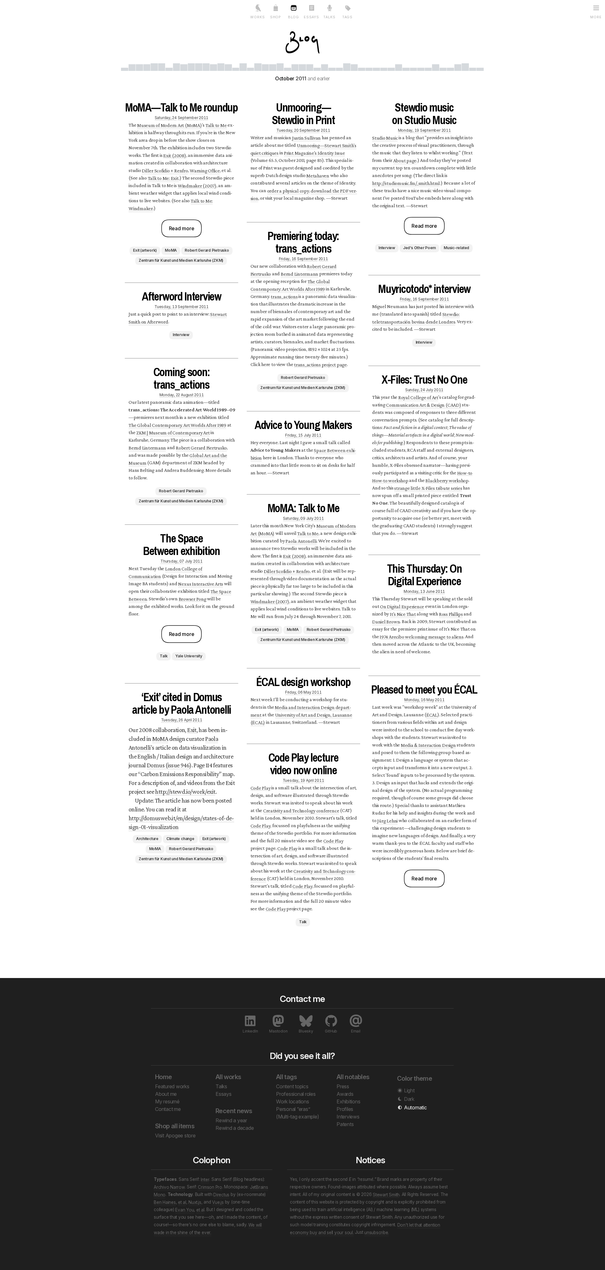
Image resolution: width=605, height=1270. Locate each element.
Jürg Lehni (387, 820)
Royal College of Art (418, 397)
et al (182, 1201)
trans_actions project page (320, 364)
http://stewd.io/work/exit (185, 791)
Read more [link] (181, 228)
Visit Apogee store (175, 1135)
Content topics (292, 1086)
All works (228, 1077)
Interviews (348, 1116)
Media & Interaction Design (428, 744)
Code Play (261, 787)
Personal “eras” (293, 1109)
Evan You (184, 1209)
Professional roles (296, 1094)
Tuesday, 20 (287, 130)
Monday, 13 (414, 591)
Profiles (345, 1109)
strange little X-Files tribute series (428, 487)
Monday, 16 (415, 699)
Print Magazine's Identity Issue (314, 152)
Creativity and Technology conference (301, 810)
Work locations (292, 1101)
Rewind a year (231, 1120)
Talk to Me (216, 125)
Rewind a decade (235, 1128)
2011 (203, 117)
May (307, 691)
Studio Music (385, 137)
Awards (345, 1094)
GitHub (331, 1031)
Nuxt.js (194, 1201)
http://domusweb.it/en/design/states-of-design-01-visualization (181, 822)
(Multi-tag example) (297, 1116)
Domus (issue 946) (169, 765)
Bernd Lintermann (147, 447)
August (187, 394)
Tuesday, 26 (172, 719)
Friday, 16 (288, 258)
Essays (224, 1094)
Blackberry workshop (446, 480)
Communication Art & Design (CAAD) (423, 404)
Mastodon (278, 1031)
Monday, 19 (408, 130)
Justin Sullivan (306, 137)
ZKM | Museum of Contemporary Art (173, 432)
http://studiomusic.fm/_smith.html (406, 183)
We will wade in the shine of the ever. (208, 1228)
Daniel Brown (386, 621)
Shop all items (174, 1126)
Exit (192, 729)
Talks (221, 1086)
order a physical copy (288, 190)
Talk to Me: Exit (163, 177)
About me (166, 1094)
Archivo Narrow (169, 1186)
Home (163, 1077)
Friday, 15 (294, 434)
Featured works (172, 1086)
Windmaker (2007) (197, 185)
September (188, 117)
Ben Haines (165, 1201)
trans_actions (284, 296)
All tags (286, 1077)
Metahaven (317, 175)
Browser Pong (192, 598)
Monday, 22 (169, 394)
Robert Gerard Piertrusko (201, 447)
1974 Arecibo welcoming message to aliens (421, 636)
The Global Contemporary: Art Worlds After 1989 (290, 284)
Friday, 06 (294, 691)
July (188, 560)
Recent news (234, 1111)
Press (343, 1086)
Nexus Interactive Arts (200, 583)
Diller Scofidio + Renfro (165, 170)
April (188, 719)
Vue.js (218, 1201)
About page (405, 160)
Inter (205, 1179)
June (430, 591)
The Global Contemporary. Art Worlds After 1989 (177, 424)
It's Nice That (403, 613)
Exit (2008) (174, 155)
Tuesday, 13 (165, 306)
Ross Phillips (451, 613)
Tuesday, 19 (294, 780)
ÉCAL (431, 714)
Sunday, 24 (415, 389)
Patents (345, 1124)
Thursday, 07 (172, 560)
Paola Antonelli (300, 540)
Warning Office (205, 170)
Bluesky (306, 1031)
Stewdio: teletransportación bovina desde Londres (415, 317)
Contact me (168, 1109)
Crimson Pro (210, 1186)
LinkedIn (250, 1031)
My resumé (167, 1101)
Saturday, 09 (294, 518)
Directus (221, 1194)
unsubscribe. (376, 1232)
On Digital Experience (402, 606)
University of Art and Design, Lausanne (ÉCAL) (301, 718)
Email (355, 1031)
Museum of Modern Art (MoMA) (169, 125)
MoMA (160, 738)
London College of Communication (165, 572)
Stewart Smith (386, 1194)
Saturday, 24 (166, 117)
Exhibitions (348, 1101)
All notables (353, 1077)
